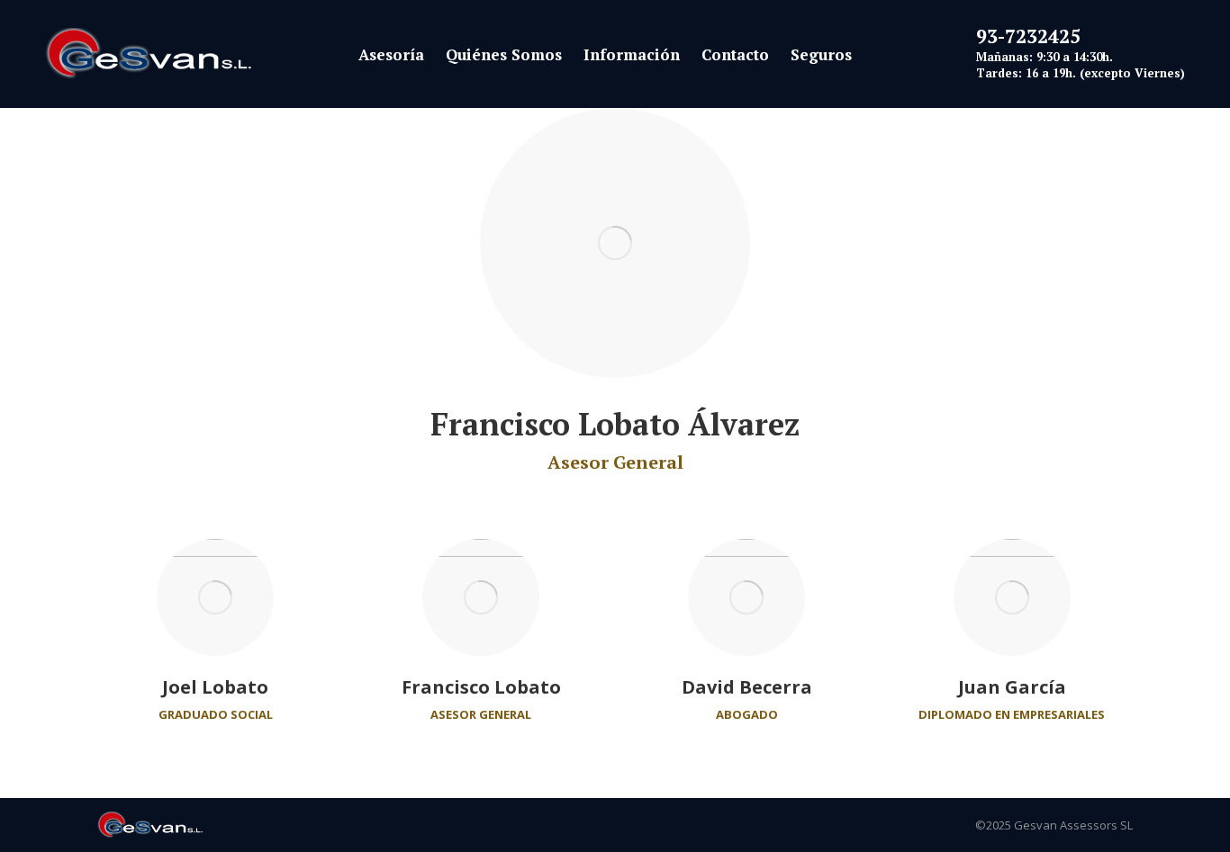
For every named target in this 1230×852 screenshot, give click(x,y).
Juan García (1012, 687)
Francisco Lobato (481, 687)
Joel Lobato (215, 687)
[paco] (615, 243)
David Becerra (747, 687)
